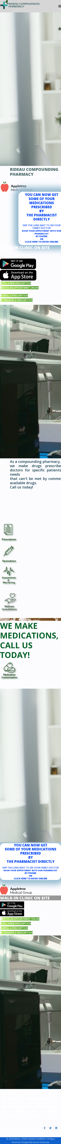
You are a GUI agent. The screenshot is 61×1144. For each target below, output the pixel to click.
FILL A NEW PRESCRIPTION (16, 283)
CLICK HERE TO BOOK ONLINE (41, 241)
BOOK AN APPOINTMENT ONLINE (20, 287)
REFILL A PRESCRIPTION (15, 295)
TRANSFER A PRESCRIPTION (17, 300)
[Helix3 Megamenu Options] (59, 6)
